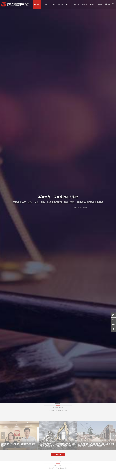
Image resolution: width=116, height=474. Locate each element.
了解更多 (57, 454)
